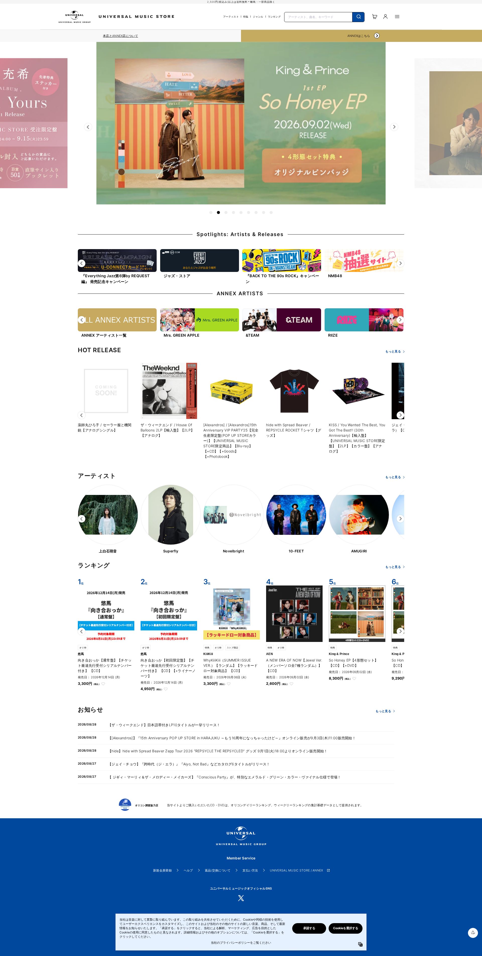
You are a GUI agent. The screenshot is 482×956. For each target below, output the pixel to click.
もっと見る (393, 351)
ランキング (274, 16)
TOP (473, 933)
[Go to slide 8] (263, 212)
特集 (246, 16)
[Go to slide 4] (233, 212)
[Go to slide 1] (210, 212)
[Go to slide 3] (225, 212)
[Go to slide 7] (256, 212)
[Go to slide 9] (271, 212)
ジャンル (258, 16)
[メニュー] (397, 16)
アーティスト (231, 16)
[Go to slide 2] (218, 212)
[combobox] (324, 17)
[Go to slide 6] (248, 212)
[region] (120, 36)
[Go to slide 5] (241, 212)
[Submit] (358, 17)
